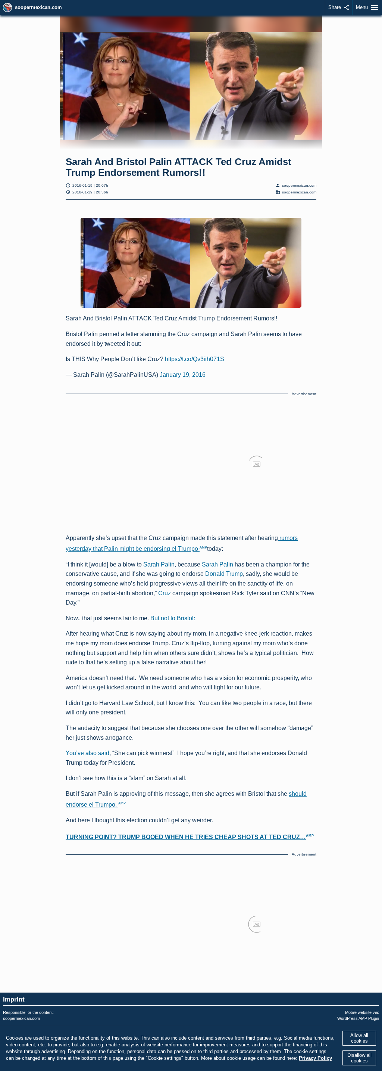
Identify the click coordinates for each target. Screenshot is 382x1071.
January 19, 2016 (183, 375)
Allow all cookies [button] (359, 1038)
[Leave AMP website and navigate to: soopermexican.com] (7, 7)
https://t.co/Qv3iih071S (194, 359)
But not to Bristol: (172, 618)
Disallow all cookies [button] (359, 1058)
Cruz (164, 593)
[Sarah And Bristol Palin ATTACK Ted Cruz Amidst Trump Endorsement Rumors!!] (191, 263)
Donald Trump (224, 574)
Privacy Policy (315, 1058)
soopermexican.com (38, 7)
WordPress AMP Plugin (358, 1018)
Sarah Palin (159, 564)
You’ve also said (87, 753)
